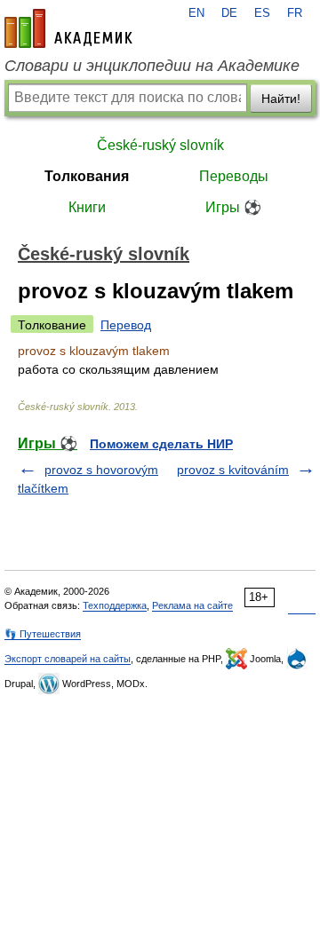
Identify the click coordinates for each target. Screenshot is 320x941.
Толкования (86, 176)
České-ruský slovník (160, 145)
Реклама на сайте (192, 605)
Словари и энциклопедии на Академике (152, 66)
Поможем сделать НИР (161, 444)
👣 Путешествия (42, 634)
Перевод (125, 325)
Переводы (233, 176)
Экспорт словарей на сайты (67, 658)
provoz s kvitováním (233, 470)
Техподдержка (115, 605)
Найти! (280, 98)
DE (229, 13)
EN (196, 13)
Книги (87, 207)
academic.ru (68, 28)
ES (262, 13)
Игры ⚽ (233, 207)
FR (294, 13)
